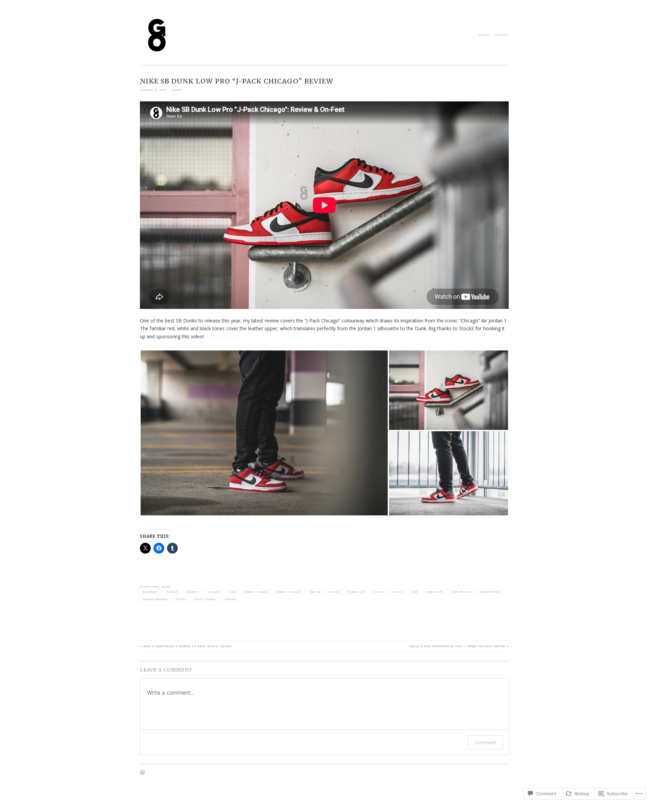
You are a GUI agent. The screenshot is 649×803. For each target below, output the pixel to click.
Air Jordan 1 (151, 591)
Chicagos (214, 591)
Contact (502, 34)
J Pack (233, 591)
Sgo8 (414, 591)
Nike (157, 586)
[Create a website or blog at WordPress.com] (142, 773)
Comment (485, 742)
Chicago (172, 591)
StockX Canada (204, 599)
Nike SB (315, 591)
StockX (180, 599)
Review (166, 586)
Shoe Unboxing (461, 591)
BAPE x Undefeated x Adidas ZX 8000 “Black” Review (186, 646)
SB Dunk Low (356, 591)
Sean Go (379, 591)
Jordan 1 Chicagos (289, 591)
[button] (264, 433)
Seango (397, 591)
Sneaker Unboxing (155, 599)
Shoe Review (434, 591)
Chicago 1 (193, 591)
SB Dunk (333, 591)
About (484, 34)
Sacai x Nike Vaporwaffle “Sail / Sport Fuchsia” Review (459, 646)
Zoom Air (229, 599)
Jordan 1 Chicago (256, 591)
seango (177, 90)
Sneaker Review (489, 591)
